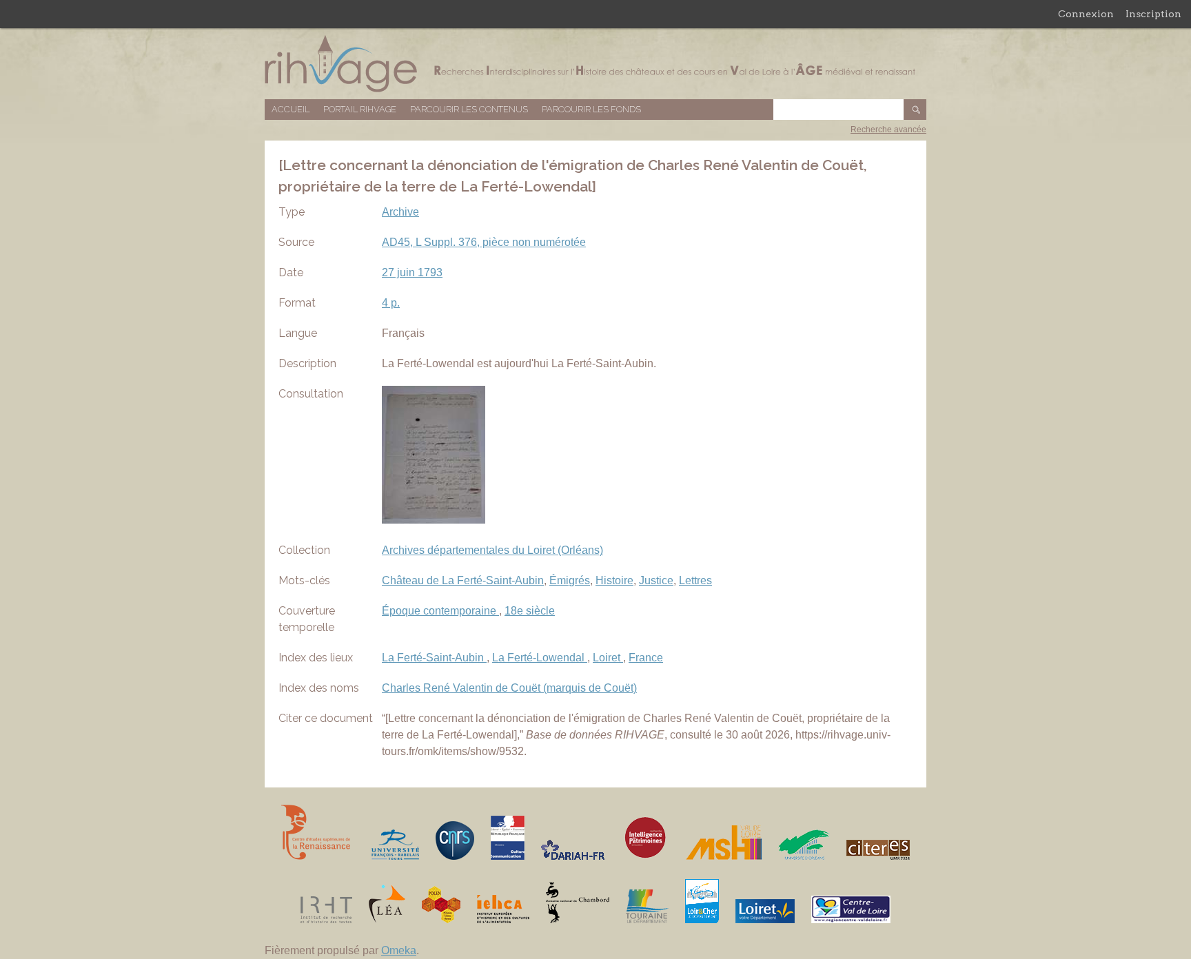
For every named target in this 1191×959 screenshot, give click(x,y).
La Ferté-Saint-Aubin (434, 657)
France (646, 657)
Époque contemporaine (440, 611)
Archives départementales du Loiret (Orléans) (492, 550)
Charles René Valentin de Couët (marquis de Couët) (509, 688)
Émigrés (569, 580)
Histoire (614, 580)
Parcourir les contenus (469, 109)
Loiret (608, 657)
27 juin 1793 (412, 272)
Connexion (1086, 13)
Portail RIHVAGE (359, 109)
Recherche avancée (888, 129)
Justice (656, 580)
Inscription (1153, 13)
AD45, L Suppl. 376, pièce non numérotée (484, 242)
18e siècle (530, 611)
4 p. (391, 303)
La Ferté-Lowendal (539, 657)
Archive (400, 212)
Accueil (290, 109)
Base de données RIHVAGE (595, 63)
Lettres (695, 580)
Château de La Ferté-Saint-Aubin (463, 580)
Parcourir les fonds (591, 109)
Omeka (398, 950)
